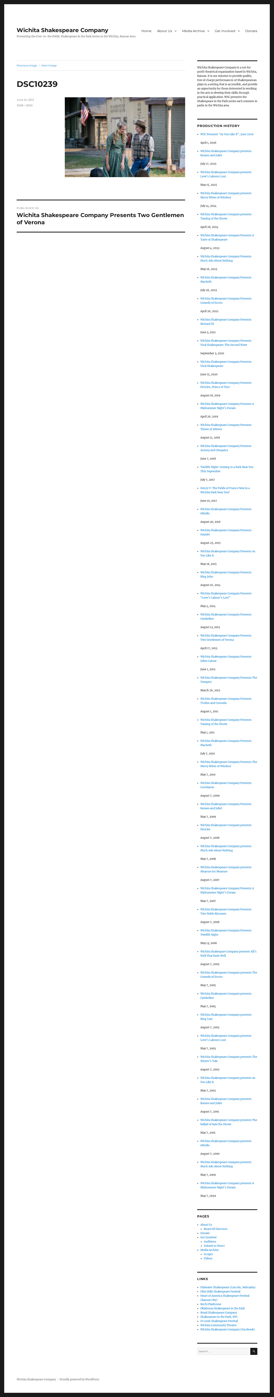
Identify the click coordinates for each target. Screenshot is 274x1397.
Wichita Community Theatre (218, 1325)
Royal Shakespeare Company (218, 1312)
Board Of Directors (215, 1229)
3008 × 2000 (25, 105)
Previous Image (27, 65)
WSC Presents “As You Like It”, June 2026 (227, 134)
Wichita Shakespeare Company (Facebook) (227, 1329)
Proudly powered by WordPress (79, 1379)
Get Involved (225, 31)
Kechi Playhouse (210, 1304)
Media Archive (193, 31)
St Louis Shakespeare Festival (219, 1321)
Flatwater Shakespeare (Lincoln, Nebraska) (228, 1287)
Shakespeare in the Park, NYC (219, 1317)
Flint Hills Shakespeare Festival (220, 1291)
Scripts (208, 1254)
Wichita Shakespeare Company (62, 30)
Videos (208, 1258)
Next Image (49, 65)
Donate (251, 31)
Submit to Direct (214, 1246)
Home (146, 31)
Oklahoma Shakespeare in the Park (222, 1308)
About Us (164, 31)
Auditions (210, 1241)
